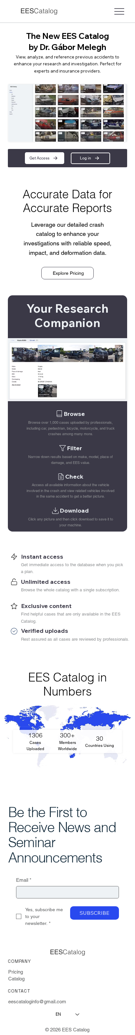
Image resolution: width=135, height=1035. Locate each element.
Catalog (16, 978)
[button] (44, 158)
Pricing (15, 972)
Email (23, 880)
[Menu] (119, 11)
